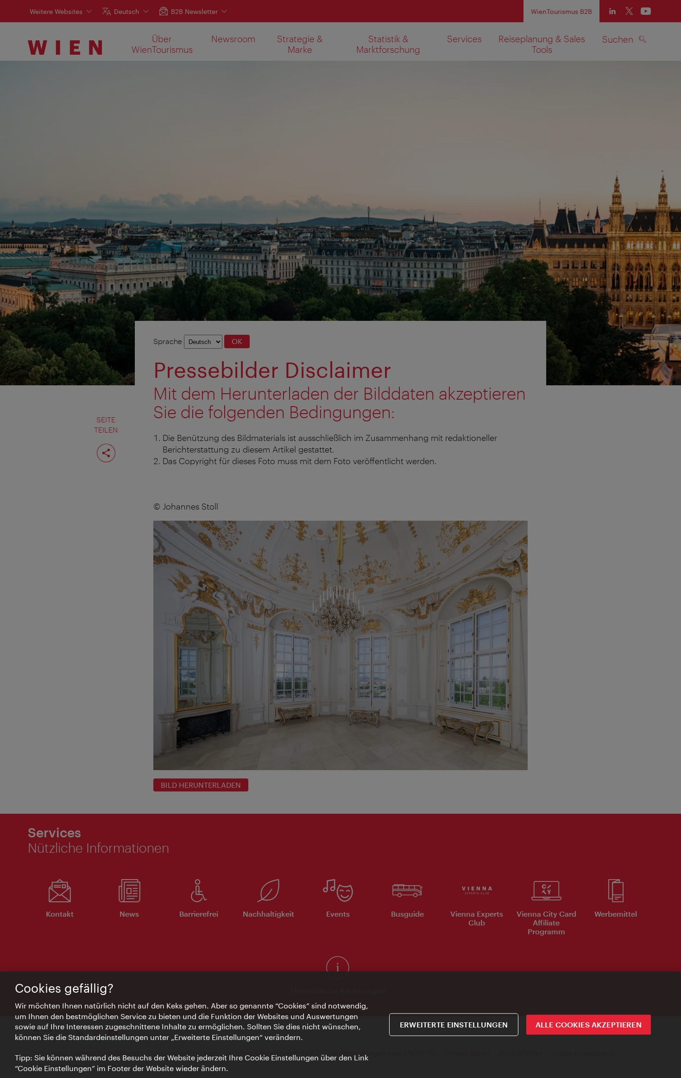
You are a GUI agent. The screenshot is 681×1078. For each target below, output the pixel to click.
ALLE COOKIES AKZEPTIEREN (589, 1024)
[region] (340, 1024)
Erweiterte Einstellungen (454, 1024)
